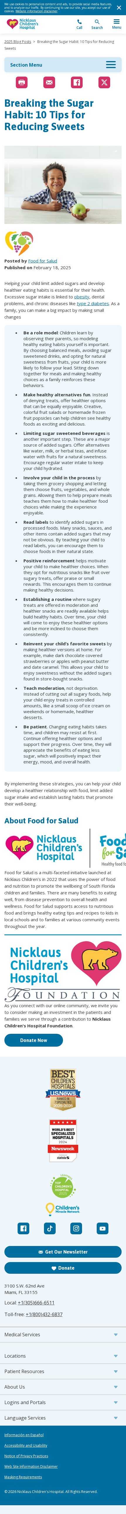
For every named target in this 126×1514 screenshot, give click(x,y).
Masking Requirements (23, 1477)
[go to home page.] (33, 24)
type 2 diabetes (93, 303)
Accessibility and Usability (25, 1445)
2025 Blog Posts (17, 41)
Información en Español (24, 1435)
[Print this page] (22, 82)
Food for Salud (42, 261)
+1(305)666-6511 (36, 1302)
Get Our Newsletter (66, 1251)
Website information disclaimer (36, 11)
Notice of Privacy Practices (26, 1456)
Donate (66, 1268)
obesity (81, 297)
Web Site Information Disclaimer (31, 1466)
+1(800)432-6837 (44, 1314)
